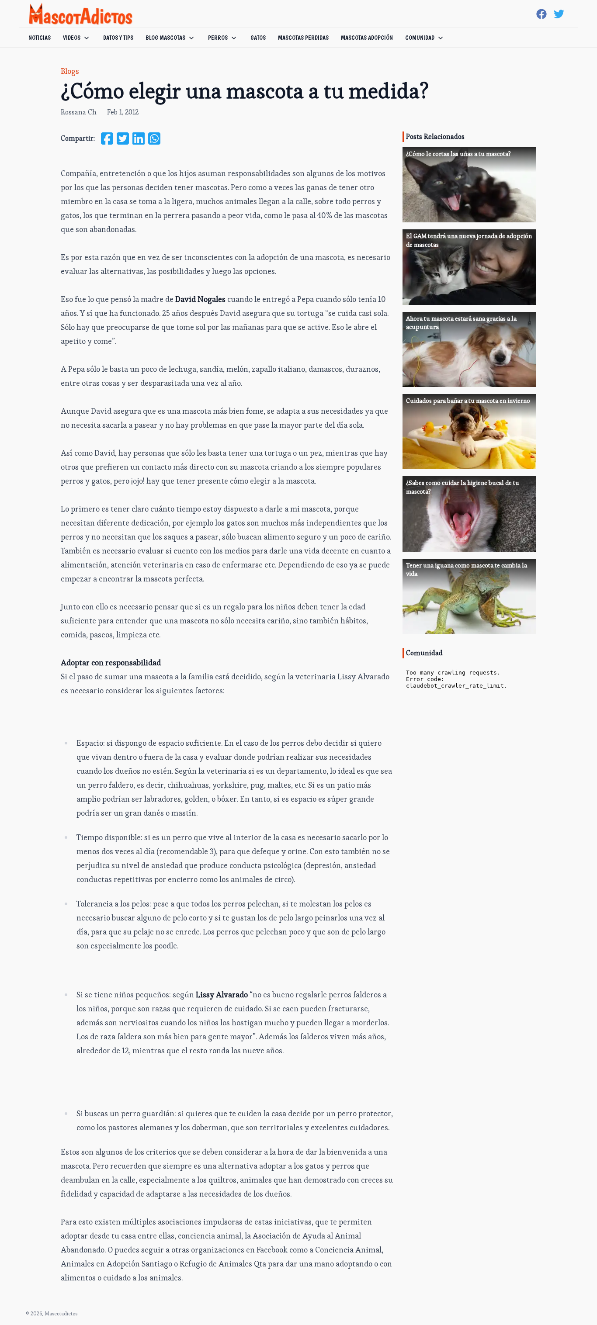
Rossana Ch (79, 112)
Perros (218, 37)
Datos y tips (118, 37)
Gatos (258, 37)
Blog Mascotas (165, 37)
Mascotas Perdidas (303, 37)
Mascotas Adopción (367, 37)
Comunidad (419, 37)
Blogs (70, 71)
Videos (71, 37)
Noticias (39, 37)
